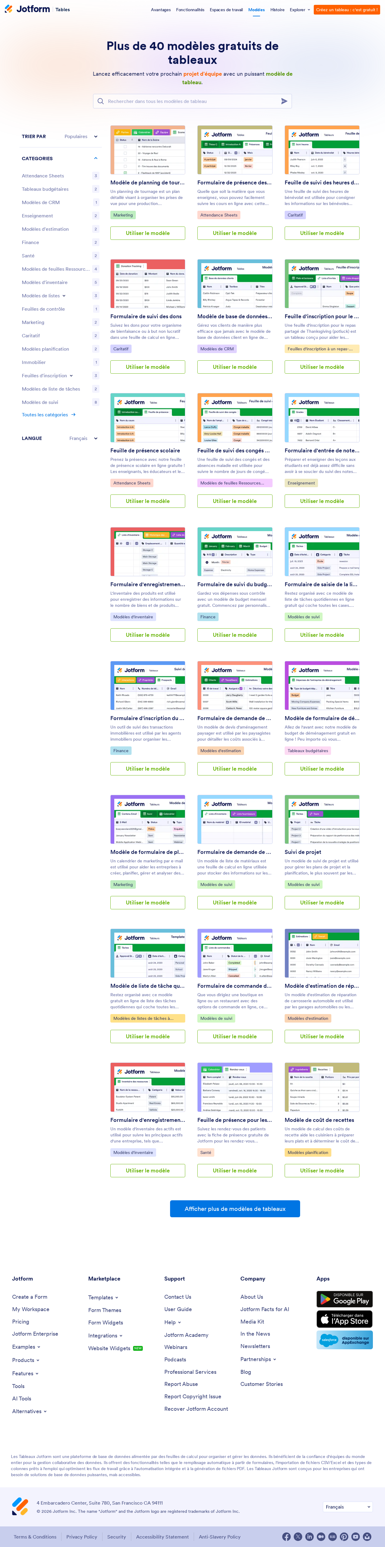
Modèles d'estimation (222, 750)
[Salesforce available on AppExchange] (344, 1339)
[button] (60, 136)
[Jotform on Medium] (321, 1536)
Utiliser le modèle (148, 233)
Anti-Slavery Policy (220, 1537)
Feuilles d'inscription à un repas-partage (318, 349)
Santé (207, 1152)
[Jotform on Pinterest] (344, 1536)
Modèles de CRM (218, 349)
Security (116, 1537)
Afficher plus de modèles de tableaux (235, 1209)
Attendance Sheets (220, 215)
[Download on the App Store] (344, 1319)
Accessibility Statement (162, 1537)
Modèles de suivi (305, 617)
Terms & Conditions (35, 1537)
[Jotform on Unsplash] (367, 1536)
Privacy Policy (81, 1537)
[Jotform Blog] (332, 1536)
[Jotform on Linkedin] (309, 1536)
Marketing (124, 215)
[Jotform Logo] (27, 9)
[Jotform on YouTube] (355, 1536)
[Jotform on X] (298, 1536)
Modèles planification (309, 1152)
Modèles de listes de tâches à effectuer (141, 1019)
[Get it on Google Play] (344, 1299)
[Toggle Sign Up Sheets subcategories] (71, 375)
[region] (60, 287)
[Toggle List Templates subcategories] (64, 296)
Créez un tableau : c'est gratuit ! (347, 9)
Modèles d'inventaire (134, 617)
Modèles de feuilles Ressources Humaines (230, 483)
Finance (209, 617)
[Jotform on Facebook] (286, 1536)
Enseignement (302, 483)
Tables (62, 9)
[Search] (286, 101)
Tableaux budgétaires (309, 750)
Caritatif (296, 215)
